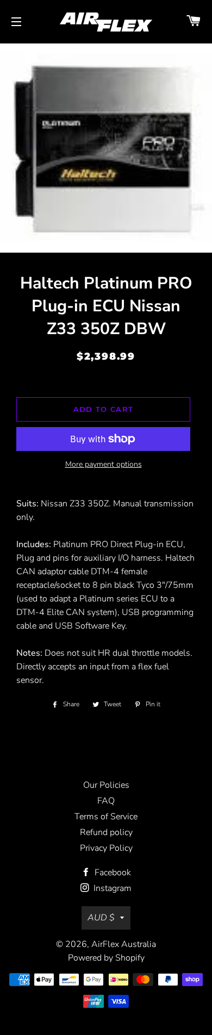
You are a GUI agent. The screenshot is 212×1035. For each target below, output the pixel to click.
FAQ (106, 801)
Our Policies (106, 785)
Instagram (111, 888)
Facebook (111, 873)
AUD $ (101, 918)
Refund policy (106, 832)
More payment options (103, 464)
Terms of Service (106, 817)
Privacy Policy (106, 848)
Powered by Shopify (106, 958)
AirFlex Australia (123, 944)
